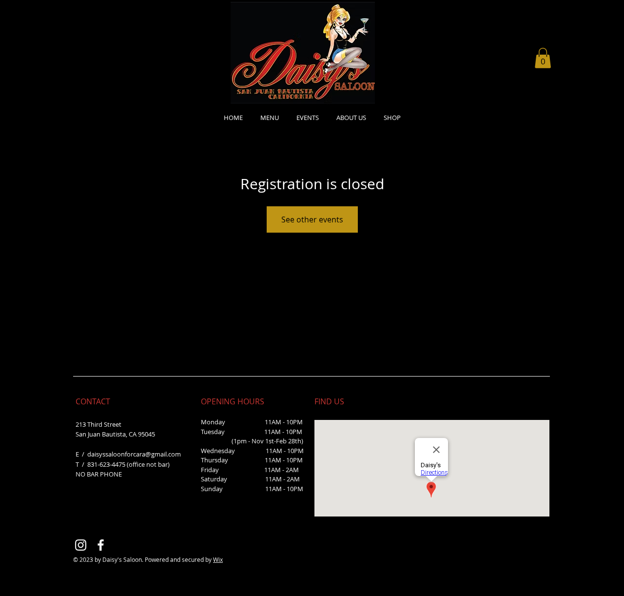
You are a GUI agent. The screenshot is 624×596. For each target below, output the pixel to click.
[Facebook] (100, 545)
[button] (542, 58)
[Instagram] (80, 545)
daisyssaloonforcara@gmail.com (134, 454)
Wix (218, 559)
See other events (312, 219)
